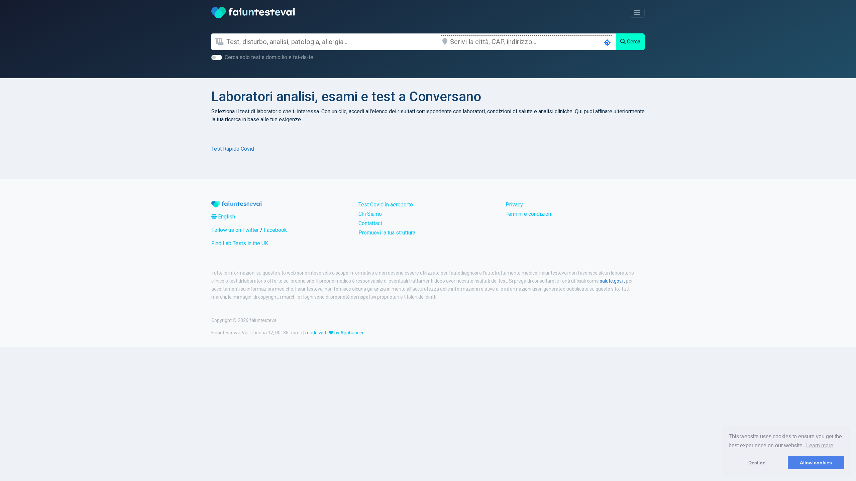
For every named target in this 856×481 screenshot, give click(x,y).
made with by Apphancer (334, 332)
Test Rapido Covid (232, 149)
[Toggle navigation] (637, 13)
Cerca (633, 41)
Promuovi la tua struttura (386, 232)
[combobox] (331, 42)
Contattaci (370, 223)
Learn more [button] (819, 445)
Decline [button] (756, 462)
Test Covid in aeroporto (385, 204)
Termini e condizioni (529, 214)
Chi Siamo (370, 214)
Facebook (275, 230)
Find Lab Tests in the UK (239, 243)
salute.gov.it (612, 281)
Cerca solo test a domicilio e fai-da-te (269, 57)
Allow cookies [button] (816, 462)
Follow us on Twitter (235, 230)
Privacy (514, 204)
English (226, 216)
